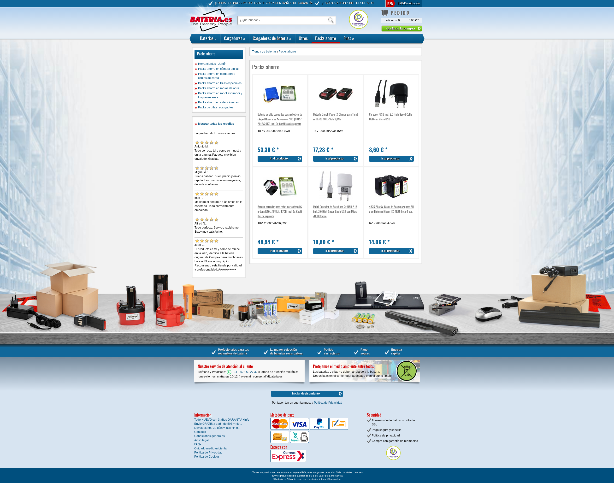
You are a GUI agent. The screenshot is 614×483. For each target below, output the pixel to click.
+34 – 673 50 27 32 (244, 372)
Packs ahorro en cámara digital (218, 69)
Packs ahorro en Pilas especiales (220, 83)
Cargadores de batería (272, 38)
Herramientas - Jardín (212, 63)
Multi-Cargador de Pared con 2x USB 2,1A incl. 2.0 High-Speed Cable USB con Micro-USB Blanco (335, 211)
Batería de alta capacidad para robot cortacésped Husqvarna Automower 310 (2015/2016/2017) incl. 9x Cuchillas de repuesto (280, 118)
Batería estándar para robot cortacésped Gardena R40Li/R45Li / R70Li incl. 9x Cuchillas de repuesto (280, 211)
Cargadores (234, 38)
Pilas (348, 38)
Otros (303, 38)
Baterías (208, 38)
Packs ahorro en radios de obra (218, 88)
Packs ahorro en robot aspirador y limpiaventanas (220, 95)
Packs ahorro (325, 38)
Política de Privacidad (328, 402)
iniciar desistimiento (306, 393)
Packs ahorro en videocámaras (218, 102)
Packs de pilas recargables (215, 107)
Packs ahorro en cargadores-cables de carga (217, 76)
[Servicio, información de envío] (296, 461)
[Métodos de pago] (299, 442)
